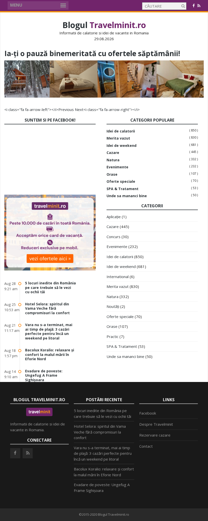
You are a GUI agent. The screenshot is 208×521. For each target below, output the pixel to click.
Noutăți (113, 306)
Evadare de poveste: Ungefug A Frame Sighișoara (43, 375)
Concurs (113, 236)
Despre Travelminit (156, 424)
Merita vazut (118, 138)
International (118, 276)
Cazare (113, 152)
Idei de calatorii (121, 131)
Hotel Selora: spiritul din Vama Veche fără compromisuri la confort (47, 308)
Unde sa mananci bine (127, 196)
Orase (112, 174)
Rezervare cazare (154, 435)
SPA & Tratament (122, 189)
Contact (146, 446)
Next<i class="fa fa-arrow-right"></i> (107, 109)
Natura (113, 160)
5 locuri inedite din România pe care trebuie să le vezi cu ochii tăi (50, 287)
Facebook (147, 413)
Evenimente (117, 167)
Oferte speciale (121, 181)
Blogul (104, 24)
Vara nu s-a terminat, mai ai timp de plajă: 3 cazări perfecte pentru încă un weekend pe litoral (48, 331)
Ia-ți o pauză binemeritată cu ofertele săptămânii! (92, 53)
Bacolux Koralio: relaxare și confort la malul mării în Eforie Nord (49, 354)
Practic (112, 336)
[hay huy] (104, 96)
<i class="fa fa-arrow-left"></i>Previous (39, 109)
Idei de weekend (121, 145)
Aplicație (114, 216)
